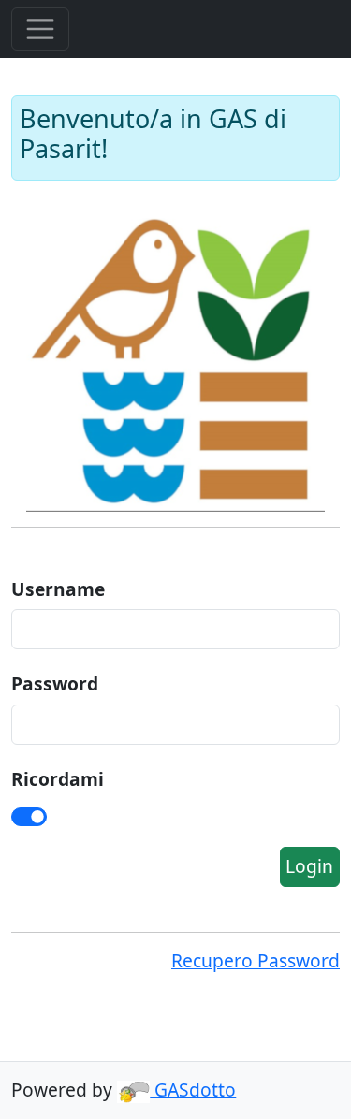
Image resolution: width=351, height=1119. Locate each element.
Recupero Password (255, 960)
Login (309, 866)
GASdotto (193, 1089)
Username (58, 589)
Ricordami (57, 779)
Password (54, 683)
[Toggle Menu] (40, 29)
